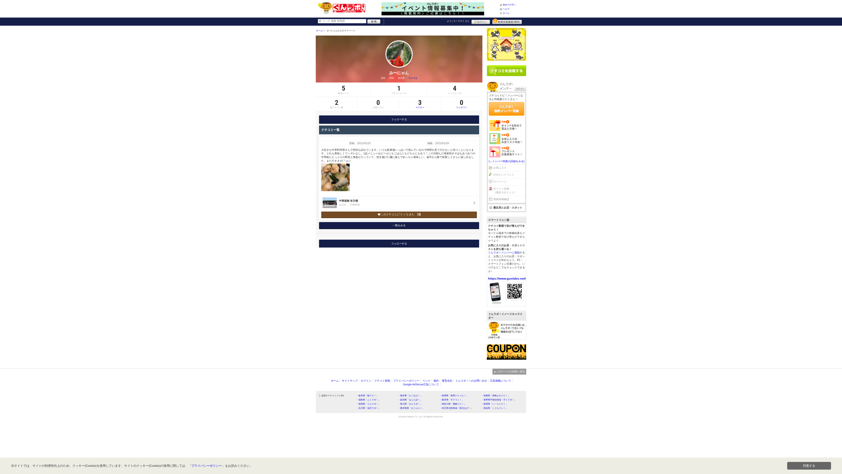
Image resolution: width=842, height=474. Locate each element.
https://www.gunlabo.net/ (507, 278)
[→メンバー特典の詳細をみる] (506, 161)
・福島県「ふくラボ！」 (368, 400)
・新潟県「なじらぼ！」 (410, 400)
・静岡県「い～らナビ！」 (494, 404)
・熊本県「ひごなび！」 (410, 395)
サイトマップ (350, 380)
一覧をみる (399, 225)
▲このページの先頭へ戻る (509, 371)
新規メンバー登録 (507, 21)
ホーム (506, 13)
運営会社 (447, 380)
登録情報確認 (501, 199)
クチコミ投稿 (382, 380)
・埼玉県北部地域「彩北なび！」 (456, 408)
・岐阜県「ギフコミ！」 (452, 400)
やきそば (413, 78)
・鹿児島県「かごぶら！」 (411, 408)
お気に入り (500, 167)
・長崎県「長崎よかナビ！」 (495, 395)
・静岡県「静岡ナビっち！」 (454, 395)
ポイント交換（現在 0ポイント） (505, 190)
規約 (436, 380)
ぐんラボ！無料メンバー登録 (506, 109)
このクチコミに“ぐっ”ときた (401, 214)
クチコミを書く (506, 70)
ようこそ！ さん (458, 21)
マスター (420, 104)
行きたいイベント (503, 174)
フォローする (399, 119)
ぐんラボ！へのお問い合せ (471, 380)
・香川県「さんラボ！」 (410, 404)
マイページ (500, 181)
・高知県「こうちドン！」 (494, 408)
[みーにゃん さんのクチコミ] (335, 177)
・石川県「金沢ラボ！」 (368, 408)
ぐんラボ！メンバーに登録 (504, 252)
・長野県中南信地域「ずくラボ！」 (498, 400)
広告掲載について (500, 380)
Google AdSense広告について (421, 384)
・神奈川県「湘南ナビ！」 (453, 404)
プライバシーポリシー (406, 380)
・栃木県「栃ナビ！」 (367, 395)
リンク (426, 380)
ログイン (480, 21)
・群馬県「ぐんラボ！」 (368, 404)
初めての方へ (509, 5)
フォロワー (461, 104)
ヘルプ (506, 9)
